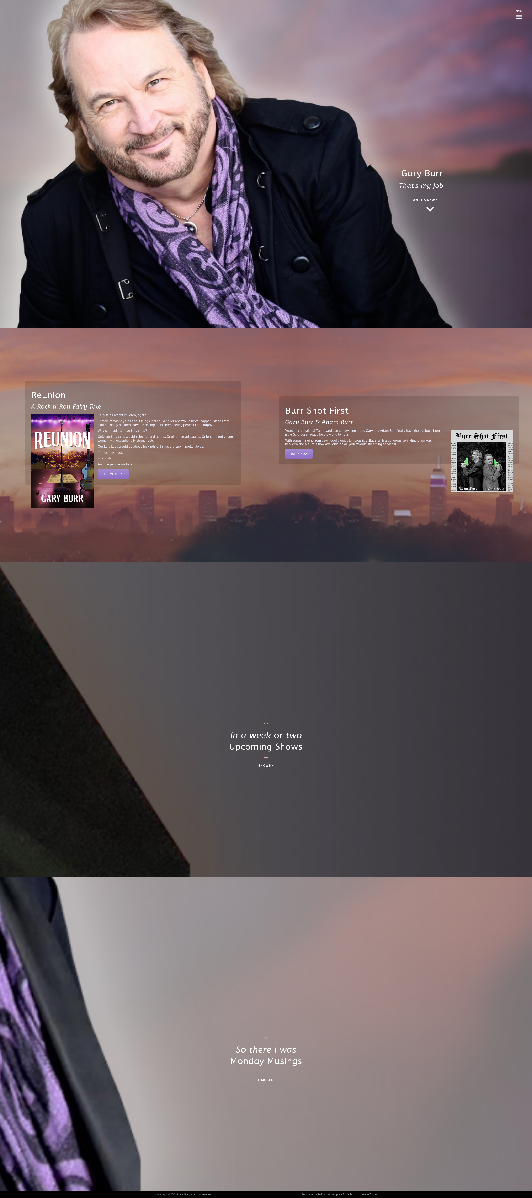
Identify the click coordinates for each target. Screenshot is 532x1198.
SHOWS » (266, 765)
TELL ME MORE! (113, 474)
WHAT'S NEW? (425, 200)
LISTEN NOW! (298, 454)
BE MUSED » (266, 1080)
